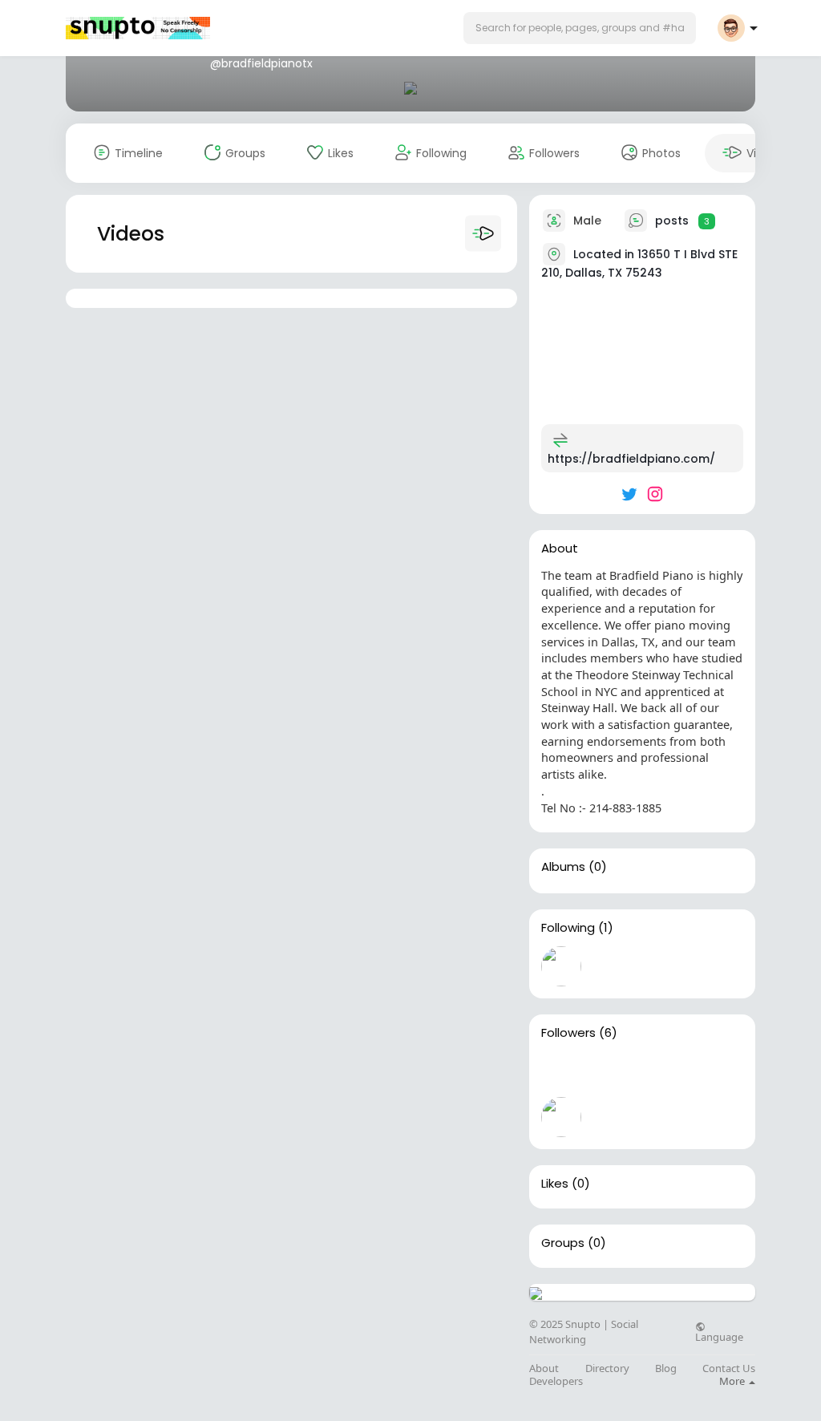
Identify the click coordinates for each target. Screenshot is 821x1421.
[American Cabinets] (715, 1071)
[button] (579, 28)
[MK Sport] (664, 1071)
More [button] (733, 1381)
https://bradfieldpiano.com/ (631, 459)
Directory (607, 1368)
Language (719, 1336)
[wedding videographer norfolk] (612, 1071)
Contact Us (728, 1368)
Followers (568, 1032)
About (544, 1368)
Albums (563, 866)
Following (568, 927)
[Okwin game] (612, 1117)
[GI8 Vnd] (561, 1071)
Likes (554, 1183)
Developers (556, 1381)
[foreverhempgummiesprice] (561, 1117)
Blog (666, 1368)
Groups (562, 1243)
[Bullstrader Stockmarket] (561, 966)
